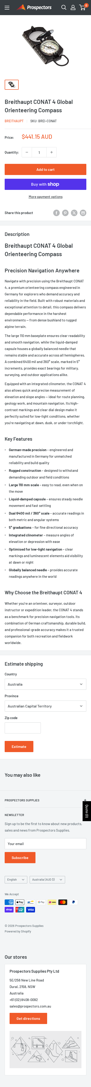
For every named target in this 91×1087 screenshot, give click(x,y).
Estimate (19, 746)
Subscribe (20, 857)
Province (11, 696)
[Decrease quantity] (27, 152)
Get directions (28, 1018)
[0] (82, 7)
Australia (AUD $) (43, 879)
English (12, 879)
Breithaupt (14, 121)
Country (11, 674)
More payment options (46, 197)
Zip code (11, 718)
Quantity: (12, 152)
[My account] (73, 7)
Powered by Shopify (18, 931)
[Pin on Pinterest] (65, 212)
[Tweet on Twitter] (74, 212)
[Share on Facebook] (56, 212)
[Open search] (63, 7)
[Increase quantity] (51, 152)
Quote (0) (87, 811)
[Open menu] (7, 8)
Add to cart (45, 169)
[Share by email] (83, 212)
